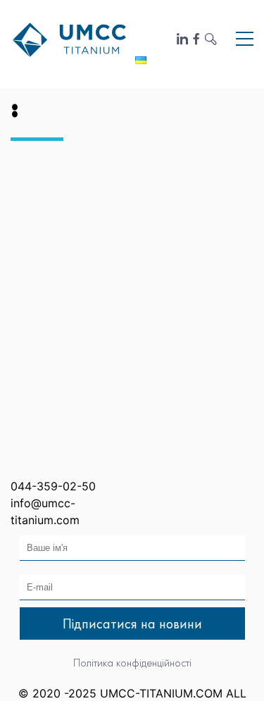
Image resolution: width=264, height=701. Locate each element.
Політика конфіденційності (132, 662)
